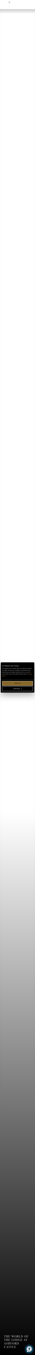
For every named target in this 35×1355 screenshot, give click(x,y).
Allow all (17, 683)
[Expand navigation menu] (3, 3)
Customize (16, 688)
